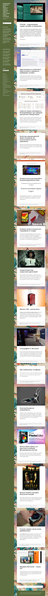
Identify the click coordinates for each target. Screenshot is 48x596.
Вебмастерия (5, 75)
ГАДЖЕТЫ (4, 77)
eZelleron (35, 423)
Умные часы (39, 544)
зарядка (40, 423)
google (35, 244)
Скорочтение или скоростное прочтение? (29, 271)
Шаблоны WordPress (6, 95)
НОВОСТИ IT (4, 84)
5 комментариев (26, 45)
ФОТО (4, 94)
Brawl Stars (30, 204)
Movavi (32, 461)
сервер (37, 85)
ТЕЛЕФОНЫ (4, 89)
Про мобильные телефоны (30, 370)
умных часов (24, 533)
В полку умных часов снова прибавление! (30, 530)
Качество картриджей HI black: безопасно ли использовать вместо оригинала (7, 39)
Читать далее (23, 39)
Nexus (37, 244)
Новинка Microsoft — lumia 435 (30, 567)
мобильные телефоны (37, 381)
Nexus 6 (39, 244)
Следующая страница (44, 587)
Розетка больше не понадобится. (27, 409)
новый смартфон (22, 245)
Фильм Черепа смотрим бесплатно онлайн (29, 493)
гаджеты (37, 423)
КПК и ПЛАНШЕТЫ (6, 81)
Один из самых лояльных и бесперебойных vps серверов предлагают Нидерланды (7, 35)
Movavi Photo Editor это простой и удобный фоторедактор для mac (29, 448)
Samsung (32, 381)
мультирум (21, 45)
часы (20, 545)
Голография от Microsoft (29, 349)
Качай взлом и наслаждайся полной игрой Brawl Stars (6, 42)
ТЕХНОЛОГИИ (5, 92)
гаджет (31, 284)
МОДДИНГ (4, 82)
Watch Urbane (33, 544)
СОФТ (3, 88)
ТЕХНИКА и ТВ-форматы (6, 91)
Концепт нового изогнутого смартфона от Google (30, 230)
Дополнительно (5, 78)
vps (35, 85)
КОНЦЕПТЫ (27, 361)
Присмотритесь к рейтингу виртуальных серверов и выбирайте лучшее (7, 32)
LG (30, 544)
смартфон (26, 245)
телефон (24, 382)
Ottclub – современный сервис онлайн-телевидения (7, 29)
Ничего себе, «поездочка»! (30, 309)
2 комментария (36, 204)
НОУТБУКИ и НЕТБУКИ (6, 85)
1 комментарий (23, 153)
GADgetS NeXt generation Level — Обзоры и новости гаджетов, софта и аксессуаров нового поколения (6, 10)
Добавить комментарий (24, 86)
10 (34, 586)
